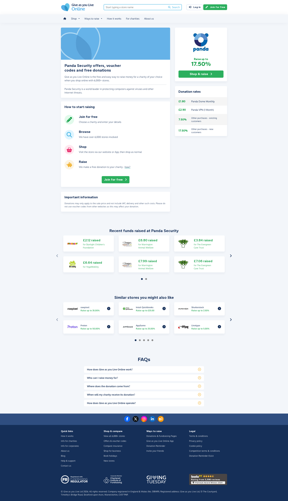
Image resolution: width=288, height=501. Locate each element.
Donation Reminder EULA (201, 455)
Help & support (68, 460)
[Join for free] (69, 123)
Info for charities (69, 441)
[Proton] (108, 327)
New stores (109, 460)
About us (149, 18)
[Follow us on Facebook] (127, 420)
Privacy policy (195, 441)
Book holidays (110, 455)
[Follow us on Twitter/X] (136, 420)
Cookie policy (195, 446)
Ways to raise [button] (91, 18)
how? (127, 166)
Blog (63, 455)
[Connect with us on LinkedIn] (152, 420)
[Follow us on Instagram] (144, 420)
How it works (114, 18)
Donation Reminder (155, 446)
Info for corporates (70, 446)
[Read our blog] (161, 420)
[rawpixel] (108, 309)
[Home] (65, 18)
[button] (201, 42)
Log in (197, 7)
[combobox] (135, 7)
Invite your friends (155, 451)
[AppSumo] (164, 327)
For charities (132, 18)
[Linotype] (219, 327)
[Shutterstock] (219, 309)
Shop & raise (199, 74)
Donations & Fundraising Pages (161, 436)
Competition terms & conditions (204, 451)
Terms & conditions (198, 436)
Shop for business (112, 451)
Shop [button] (74, 18)
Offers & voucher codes (115, 441)
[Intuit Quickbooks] (164, 309)
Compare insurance (113, 446)
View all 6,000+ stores (114, 436)
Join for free (217, 7)
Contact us (66, 465)
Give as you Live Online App (160, 441)
